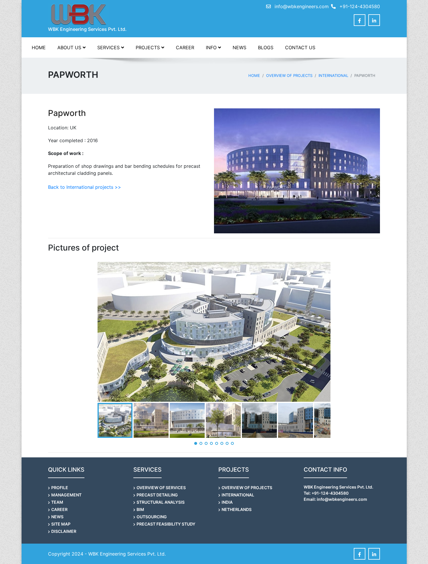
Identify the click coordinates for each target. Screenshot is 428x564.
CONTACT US (300, 47)
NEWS (239, 47)
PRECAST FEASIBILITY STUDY (166, 523)
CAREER (185, 47)
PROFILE (59, 487)
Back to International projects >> (84, 187)
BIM (140, 509)
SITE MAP (60, 523)
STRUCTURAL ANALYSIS (161, 502)
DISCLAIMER (63, 531)
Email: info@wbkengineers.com (335, 499)
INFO (212, 47)
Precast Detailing (157, 494)
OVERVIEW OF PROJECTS (289, 75)
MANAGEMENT (66, 494)
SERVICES (109, 47)
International (333, 75)
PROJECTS (148, 47)
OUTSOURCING (152, 516)
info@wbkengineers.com (302, 6)
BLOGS (265, 47)
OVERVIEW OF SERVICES (161, 487)
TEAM (57, 502)
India (227, 502)
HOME (39, 47)
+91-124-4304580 (359, 6)
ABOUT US (70, 47)
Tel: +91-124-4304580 (326, 493)
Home (254, 75)
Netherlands (237, 509)
